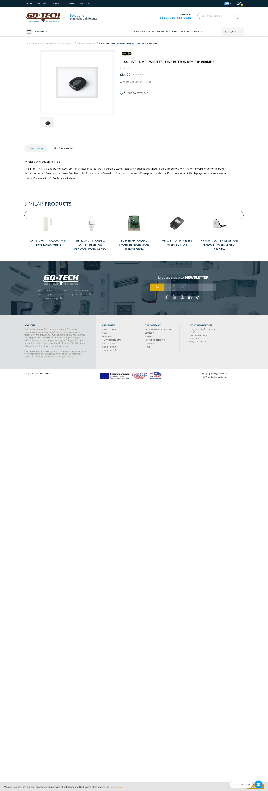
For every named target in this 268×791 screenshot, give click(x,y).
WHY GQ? (57, 3)
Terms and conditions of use (158, 329)
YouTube (174, 297)
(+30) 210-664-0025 (175, 18)
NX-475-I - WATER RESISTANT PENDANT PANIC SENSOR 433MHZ (219, 244)
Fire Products (108, 336)
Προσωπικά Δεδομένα (155, 339)
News (147, 346)
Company (41, 3)
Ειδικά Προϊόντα (110, 346)
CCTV (104, 332)
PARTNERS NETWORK (143, 31)
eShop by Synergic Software (215, 373)
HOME (29, 3)
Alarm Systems (109, 329)
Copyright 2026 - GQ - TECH (37, 373)
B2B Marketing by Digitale (215, 377)
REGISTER (198, 31)
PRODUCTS (40, 31)
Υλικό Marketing (64, 148)
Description (36, 148)
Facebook (167, 297)
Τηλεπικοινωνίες (110, 350)
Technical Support (167, 31)
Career (71, 3)
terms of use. (117, 786)
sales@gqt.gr (195, 338)
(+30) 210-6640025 (197, 341)
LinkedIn (190, 297)
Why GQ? (149, 336)
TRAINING (186, 31)
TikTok (197, 297)
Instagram (182, 297)
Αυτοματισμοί (108, 343)
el (231, 3)
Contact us (85, 3)
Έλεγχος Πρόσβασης (111, 339)
